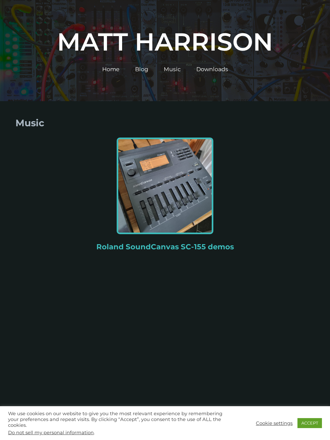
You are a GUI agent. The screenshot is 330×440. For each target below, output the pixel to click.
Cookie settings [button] (274, 423)
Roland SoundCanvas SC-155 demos (165, 246)
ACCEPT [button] (309, 423)
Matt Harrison (165, 42)
